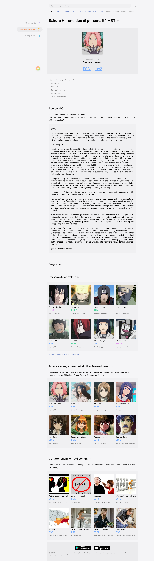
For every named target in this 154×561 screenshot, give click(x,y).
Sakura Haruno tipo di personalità (62, 80)
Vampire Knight (54, 443)
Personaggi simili (57, 93)
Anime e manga (79, 11)
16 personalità (30, 23)
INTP (118, 310)
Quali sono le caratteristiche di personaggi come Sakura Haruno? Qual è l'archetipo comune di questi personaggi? (92, 466)
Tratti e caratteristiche (59, 97)
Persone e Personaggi (61, 11)
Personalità (55, 83)
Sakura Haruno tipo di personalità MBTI (122, 11)
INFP (73, 343)
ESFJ (87, 69)
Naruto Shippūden (95, 11)
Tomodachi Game (122, 410)
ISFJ (96, 343)
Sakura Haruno (92, 62)
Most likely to (76, 502)
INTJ (51, 310)
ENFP (74, 310)
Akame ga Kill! (76, 443)
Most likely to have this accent (59, 536)
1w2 (98, 69)
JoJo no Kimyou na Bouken (126, 443)
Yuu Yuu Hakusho (100, 443)
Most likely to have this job (103, 536)
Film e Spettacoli (30, 36)
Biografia (54, 87)
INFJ (96, 310)
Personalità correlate (58, 90)
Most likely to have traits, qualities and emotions (59, 502)
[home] (50, 11)
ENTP (119, 343)
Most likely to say (122, 502)
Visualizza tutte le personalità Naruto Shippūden (64, 354)
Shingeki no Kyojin (77, 410)
